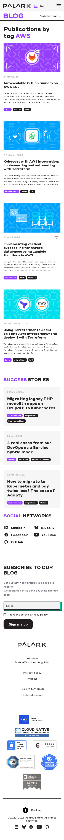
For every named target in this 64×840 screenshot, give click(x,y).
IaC (32, 191)
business (23, 459)
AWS (27, 109)
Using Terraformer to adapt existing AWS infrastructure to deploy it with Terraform (30, 333)
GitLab (17, 109)
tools (24, 191)
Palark (11, 459)
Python (32, 278)
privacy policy (39, 614)
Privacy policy (32, 672)
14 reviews (50, 746)
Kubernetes (11, 191)
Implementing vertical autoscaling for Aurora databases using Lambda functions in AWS (25, 249)
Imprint (32, 678)
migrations (20, 360)
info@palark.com (32, 694)
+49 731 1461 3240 (32, 689)
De (42, 5)
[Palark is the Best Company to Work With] (16, 745)
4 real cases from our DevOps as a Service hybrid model (29, 447)
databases (10, 278)
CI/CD (7, 109)
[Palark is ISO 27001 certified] (20, 762)
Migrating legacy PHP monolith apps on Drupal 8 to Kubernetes (31, 403)
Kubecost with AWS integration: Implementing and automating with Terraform (31, 165)
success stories (40, 459)
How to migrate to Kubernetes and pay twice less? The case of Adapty (30, 488)
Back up (36, 810)
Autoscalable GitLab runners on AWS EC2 (31, 85)
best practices (16, 421)
